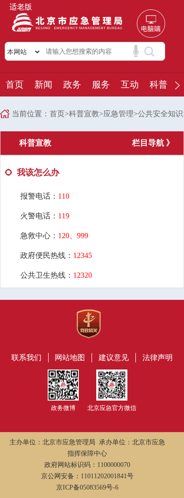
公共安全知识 (160, 114)
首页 (15, 84)
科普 (158, 84)
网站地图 (70, 357)
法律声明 (157, 357)
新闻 (43, 84)
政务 (72, 84)
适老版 (20, 7)
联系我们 (26, 357)
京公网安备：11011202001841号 (87, 476)
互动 (130, 84)
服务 (101, 84)
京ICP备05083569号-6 (87, 487)
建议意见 (114, 357)
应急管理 (118, 114)
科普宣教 (84, 114)
